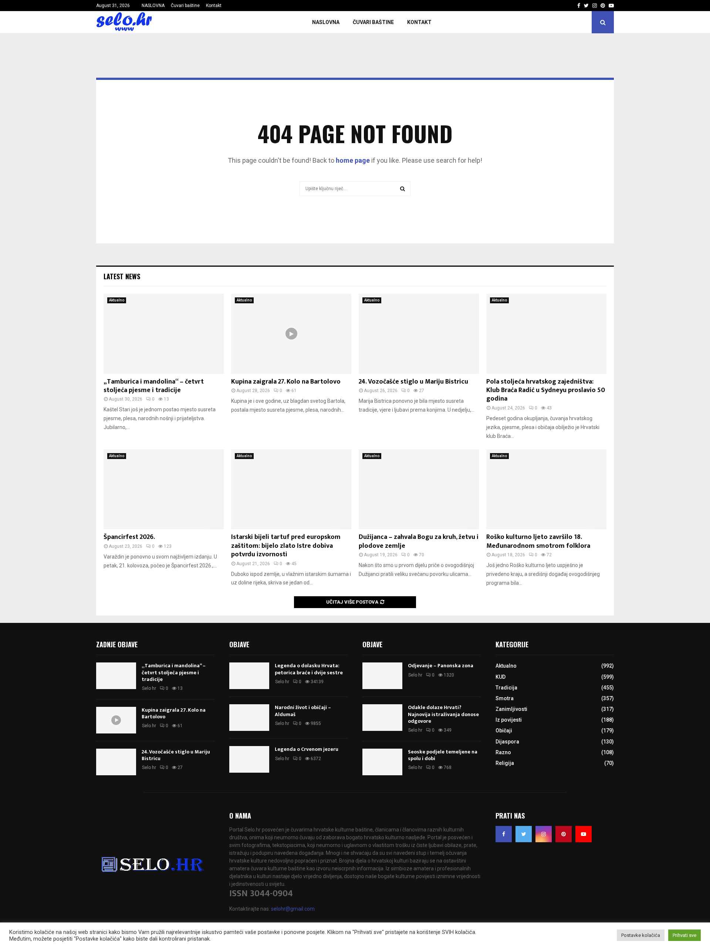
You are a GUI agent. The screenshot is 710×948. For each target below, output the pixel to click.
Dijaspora (507, 742)
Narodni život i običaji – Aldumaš (303, 710)
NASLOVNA (153, 5)
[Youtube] (583, 834)
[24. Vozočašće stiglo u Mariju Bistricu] (419, 334)
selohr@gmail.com (293, 909)
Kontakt (214, 5)
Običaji (504, 730)
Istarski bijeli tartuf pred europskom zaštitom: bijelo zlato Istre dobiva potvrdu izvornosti (286, 546)
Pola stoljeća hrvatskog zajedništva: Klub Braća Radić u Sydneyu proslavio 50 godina (545, 390)
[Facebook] (504, 834)
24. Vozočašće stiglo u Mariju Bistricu (413, 381)
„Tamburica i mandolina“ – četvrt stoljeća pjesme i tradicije (154, 386)
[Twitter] (523, 834)
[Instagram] (543, 834)
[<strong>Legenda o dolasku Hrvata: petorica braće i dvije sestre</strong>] (249, 675)
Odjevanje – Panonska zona (440, 665)
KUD (501, 677)
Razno (503, 752)
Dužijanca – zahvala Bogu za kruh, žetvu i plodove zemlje (419, 541)
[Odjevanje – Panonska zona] (382, 675)
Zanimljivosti (511, 709)
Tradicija (506, 688)
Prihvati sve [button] (684, 935)
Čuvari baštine (185, 5)
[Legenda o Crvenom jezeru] (249, 759)
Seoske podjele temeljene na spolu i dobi (442, 755)
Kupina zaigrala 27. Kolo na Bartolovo (286, 381)
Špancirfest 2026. (129, 537)
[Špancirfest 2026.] (164, 489)
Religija (505, 763)
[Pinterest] (563, 834)
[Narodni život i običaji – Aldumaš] (249, 717)
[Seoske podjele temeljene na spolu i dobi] (382, 762)
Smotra (505, 698)
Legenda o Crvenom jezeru (306, 749)
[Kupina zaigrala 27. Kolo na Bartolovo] (291, 334)
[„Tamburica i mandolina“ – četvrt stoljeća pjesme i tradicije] (164, 334)
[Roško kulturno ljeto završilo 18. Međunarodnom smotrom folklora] (546, 489)
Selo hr (149, 688)
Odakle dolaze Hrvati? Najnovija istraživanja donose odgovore (443, 714)
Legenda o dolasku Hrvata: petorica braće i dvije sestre (309, 669)
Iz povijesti (509, 720)
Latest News (122, 276)
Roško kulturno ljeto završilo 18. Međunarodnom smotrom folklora (538, 541)
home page (353, 160)
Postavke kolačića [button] (640, 935)
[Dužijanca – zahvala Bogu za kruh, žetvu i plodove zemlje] (419, 489)
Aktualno (116, 300)
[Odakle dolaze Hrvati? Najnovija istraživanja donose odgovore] (382, 717)
